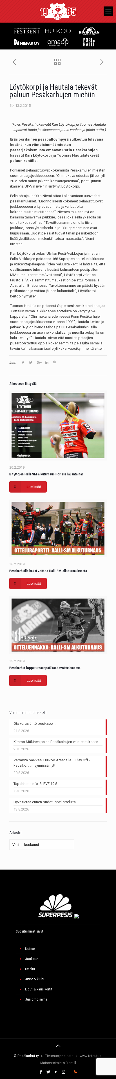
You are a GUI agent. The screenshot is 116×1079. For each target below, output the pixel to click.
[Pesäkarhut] (58, 11)
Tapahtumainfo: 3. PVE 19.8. (36, 784)
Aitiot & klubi (34, 979)
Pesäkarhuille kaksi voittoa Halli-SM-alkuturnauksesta (48, 571)
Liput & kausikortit (38, 989)
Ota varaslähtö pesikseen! (34, 723)
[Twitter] (48, 1072)
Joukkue (31, 959)
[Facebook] (41, 1072)
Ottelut (30, 969)
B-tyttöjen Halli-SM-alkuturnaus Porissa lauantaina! (46, 474)
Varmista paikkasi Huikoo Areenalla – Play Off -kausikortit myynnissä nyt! (52, 763)
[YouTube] (56, 1072)
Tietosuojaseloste (59, 1056)
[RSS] (75, 1072)
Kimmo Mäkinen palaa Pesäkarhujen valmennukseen (56, 742)
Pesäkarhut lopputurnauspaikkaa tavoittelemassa (45, 668)
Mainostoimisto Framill (58, 1063)
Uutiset (30, 949)
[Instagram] (63, 1072)
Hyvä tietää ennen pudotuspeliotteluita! (45, 802)
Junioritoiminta (36, 999)
